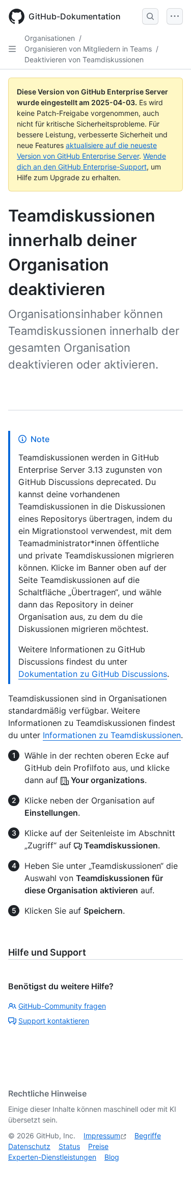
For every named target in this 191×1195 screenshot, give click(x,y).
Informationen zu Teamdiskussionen (112, 735)
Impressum (102, 1135)
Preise (98, 1146)
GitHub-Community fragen (62, 1006)
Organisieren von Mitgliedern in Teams (88, 48)
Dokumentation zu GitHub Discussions (92, 674)
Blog (111, 1157)
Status (69, 1146)
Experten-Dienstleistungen (52, 1157)
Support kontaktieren (53, 1020)
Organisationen (49, 38)
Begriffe (147, 1135)
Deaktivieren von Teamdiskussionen (84, 59)
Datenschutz (29, 1146)
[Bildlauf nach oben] (168, 1172)
